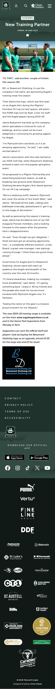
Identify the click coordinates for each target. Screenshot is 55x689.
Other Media (36, 684)
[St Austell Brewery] (13, 596)
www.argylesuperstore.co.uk (32, 317)
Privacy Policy (19, 405)
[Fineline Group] (27, 513)
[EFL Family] (13, 642)
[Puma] (27, 488)
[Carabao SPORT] (27, 658)
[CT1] (13, 582)
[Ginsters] (13, 570)
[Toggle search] (25, 6)
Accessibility (18, 418)
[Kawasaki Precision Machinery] (42, 557)
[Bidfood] (42, 596)
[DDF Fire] (27, 530)
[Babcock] (42, 544)
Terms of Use (17, 411)
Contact (13, 398)
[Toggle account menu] (16, 6)
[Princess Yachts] (42, 570)
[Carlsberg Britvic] (42, 583)
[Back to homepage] (6, 6)
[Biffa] (13, 609)
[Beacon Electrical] (13, 545)
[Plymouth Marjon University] (13, 626)
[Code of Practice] (42, 626)
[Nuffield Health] (42, 609)
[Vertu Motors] (27, 498)
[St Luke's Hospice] (13, 557)
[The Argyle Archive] (42, 642)
